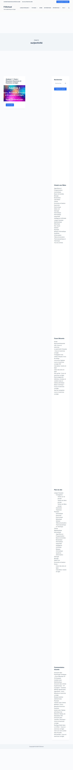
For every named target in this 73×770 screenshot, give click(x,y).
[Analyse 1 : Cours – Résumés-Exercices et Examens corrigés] (14, 93)
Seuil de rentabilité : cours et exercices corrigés (59, 392)
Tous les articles (58, 242)
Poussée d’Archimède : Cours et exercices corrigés (60, 734)
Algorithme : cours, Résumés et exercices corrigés (60, 693)
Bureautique (57, 197)
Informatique (56, 7)
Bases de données (59, 194)
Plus (63, 7)
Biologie (56, 196)
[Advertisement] (36, 23)
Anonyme (56, 684)
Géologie (56, 211)
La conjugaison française (62, 1)
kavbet (56, 710)
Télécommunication (59, 237)
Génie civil (57, 209)
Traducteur (59, 510)
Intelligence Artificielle (60, 218)
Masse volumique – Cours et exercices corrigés (59, 386)
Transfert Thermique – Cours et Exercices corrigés (60, 721)
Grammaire (59, 508)
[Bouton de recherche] (65, 83)
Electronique (57, 207)
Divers (56, 564)
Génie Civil (57, 560)
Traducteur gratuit (60, 89)
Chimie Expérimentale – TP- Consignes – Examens (60, 685)
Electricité (57, 205)
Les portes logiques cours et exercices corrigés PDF (59, 362)
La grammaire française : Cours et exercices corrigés (60, 351)
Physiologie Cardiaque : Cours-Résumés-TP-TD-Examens (60, 676)
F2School (8, 7)
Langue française (24, 7)
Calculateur (57, 199)
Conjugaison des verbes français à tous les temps (60, 356)
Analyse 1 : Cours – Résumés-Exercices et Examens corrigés (13, 81)
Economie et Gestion (59, 203)
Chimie (40, 7)
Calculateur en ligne (27, 1)
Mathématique (47, 7)
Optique (56, 227)
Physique (34, 7)
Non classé (57, 226)
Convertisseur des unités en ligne (12, 1)
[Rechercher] (68, 7)
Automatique (57, 192)
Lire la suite (10, 105)
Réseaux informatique (60, 231)
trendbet (56, 680)
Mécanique (57, 224)
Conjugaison (59, 494)
